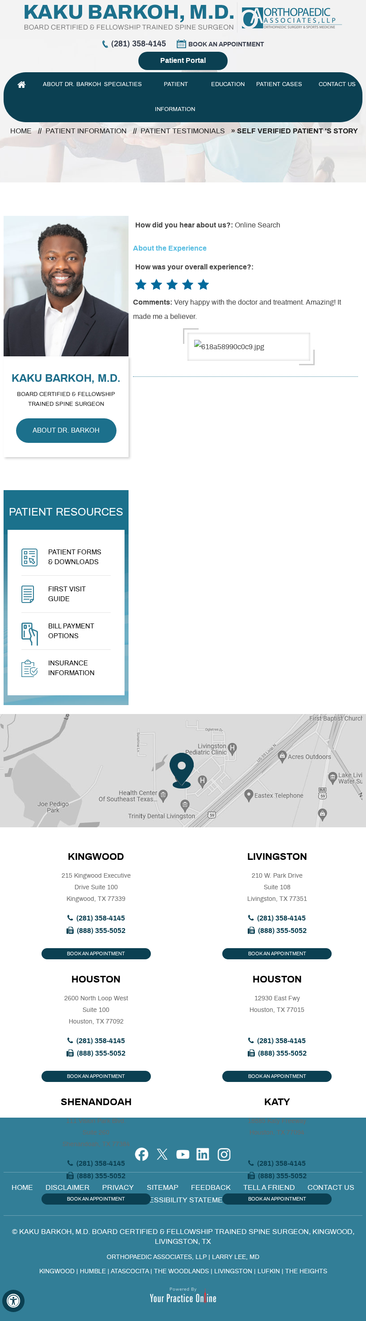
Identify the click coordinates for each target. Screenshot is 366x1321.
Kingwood (96, 857)
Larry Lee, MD (235, 1257)
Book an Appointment (226, 44)
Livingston (277, 857)
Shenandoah (96, 1102)
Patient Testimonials (183, 131)
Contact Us (337, 84)
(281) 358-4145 (138, 44)
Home (21, 84)
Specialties (123, 84)
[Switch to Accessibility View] (13, 1301)
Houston (96, 979)
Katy (277, 1102)
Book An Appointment (96, 953)
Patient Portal (183, 60)
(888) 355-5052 (101, 930)
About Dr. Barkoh (72, 84)
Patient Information (176, 97)
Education (228, 84)
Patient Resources (66, 512)
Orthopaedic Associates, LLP (157, 1257)
